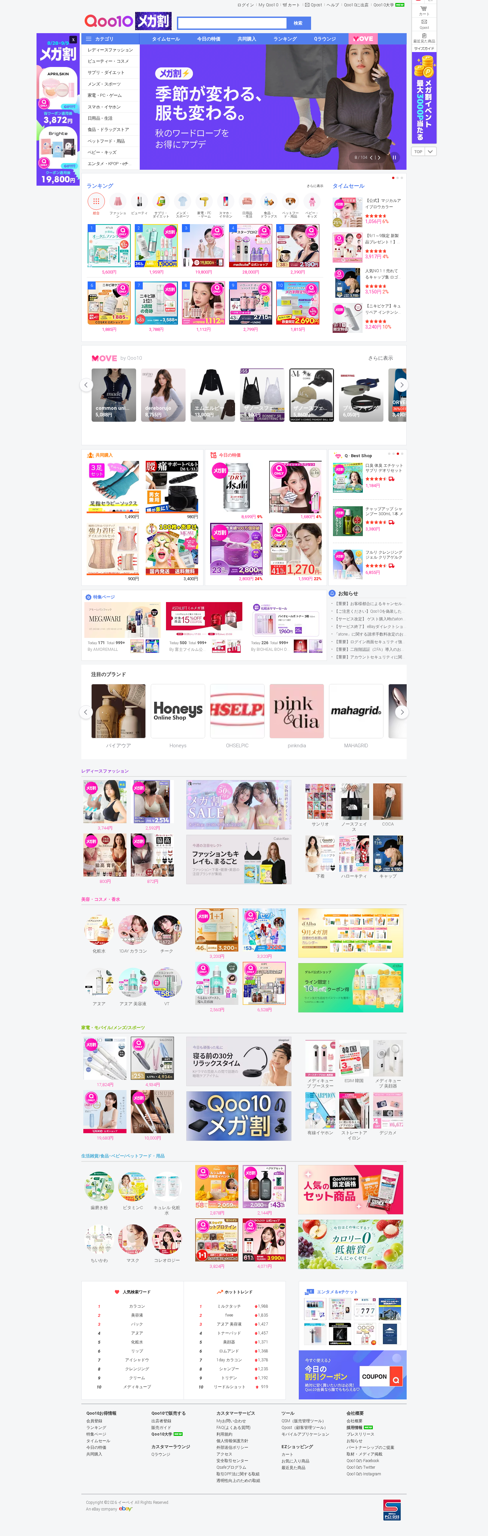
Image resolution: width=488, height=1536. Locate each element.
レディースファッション (110, 49)
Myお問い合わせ (231, 1421)
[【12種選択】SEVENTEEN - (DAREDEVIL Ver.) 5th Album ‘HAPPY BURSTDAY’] (340, 1334)
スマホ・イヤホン (104, 106)
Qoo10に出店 (356, 5)
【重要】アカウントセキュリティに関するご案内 (370, 657)
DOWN (430, 151)
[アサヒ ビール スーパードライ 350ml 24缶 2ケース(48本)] (236, 487)
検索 (298, 23)
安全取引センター (232, 1460)
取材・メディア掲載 (364, 1454)
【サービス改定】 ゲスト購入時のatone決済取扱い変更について (370, 619)
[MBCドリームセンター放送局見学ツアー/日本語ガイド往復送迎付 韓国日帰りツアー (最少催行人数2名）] (390, 1309)
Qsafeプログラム (231, 1467)
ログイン (245, 5)
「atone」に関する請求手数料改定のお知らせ (370, 634)
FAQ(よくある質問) (233, 1427)
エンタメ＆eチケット (337, 1291)
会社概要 (355, 1421)
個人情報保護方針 (232, 1441)
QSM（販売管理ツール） (304, 1421)
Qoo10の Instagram (364, 1474)
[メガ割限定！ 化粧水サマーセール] (286, 620)
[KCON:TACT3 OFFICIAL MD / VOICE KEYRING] (315, 1309)
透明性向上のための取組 (238, 1480)
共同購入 (104, 455)
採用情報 (355, 1427)
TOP (418, 152)
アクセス (224, 1454)
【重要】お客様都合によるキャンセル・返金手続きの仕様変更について (370, 603)
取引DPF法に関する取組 (238, 1474)
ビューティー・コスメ (108, 61)
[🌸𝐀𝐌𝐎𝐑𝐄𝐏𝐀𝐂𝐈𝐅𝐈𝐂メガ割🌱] (122, 620)
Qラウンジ (160, 1454)
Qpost (316, 5)
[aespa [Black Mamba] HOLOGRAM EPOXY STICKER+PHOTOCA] (340, 1309)
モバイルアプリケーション (305, 1434)
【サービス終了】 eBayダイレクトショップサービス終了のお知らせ (370, 626)
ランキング (100, 186)
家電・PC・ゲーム (105, 95)
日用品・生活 (100, 118)
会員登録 (94, 1421)
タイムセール (349, 186)
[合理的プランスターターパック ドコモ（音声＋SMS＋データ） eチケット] (390, 1334)
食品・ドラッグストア (108, 129)
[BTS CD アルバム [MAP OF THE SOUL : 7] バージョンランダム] (365, 1309)
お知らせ (348, 593)
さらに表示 (315, 186)
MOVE (104, 358)
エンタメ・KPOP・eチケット (113, 163)
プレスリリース (360, 1434)
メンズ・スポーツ (104, 84)
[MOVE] (363, 38)
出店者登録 (161, 1421)
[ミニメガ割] (204, 620)
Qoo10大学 (383, 5)
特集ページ (104, 596)
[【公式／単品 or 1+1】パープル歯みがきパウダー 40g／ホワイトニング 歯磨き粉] (236, 549)
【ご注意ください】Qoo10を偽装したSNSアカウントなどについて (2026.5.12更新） (370, 611)
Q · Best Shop (358, 455)
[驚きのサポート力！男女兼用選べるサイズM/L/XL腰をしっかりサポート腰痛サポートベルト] (172, 487)
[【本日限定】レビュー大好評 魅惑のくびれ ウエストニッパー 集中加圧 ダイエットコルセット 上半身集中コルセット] (113, 549)
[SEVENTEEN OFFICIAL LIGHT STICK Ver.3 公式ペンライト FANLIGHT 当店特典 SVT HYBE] (315, 1334)
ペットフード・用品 (106, 141)
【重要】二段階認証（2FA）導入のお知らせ (370, 649)
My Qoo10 (268, 5)
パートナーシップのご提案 (370, 1447)
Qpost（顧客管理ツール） (305, 1427)
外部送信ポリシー (232, 1447)
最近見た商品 (293, 1467)
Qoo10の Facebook (363, 1460)
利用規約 (224, 1434)
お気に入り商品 (295, 1461)
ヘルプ (333, 5)
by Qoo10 (131, 358)
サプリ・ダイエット (106, 72)
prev (86, 385)
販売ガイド (161, 1427)
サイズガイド (424, 48)
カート (294, 5)
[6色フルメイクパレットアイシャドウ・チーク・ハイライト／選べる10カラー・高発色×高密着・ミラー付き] (295, 487)
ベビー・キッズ (102, 152)
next (402, 385)
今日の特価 (230, 455)
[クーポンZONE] (353, 1374)
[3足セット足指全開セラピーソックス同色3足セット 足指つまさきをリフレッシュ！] (113, 487)
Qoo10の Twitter (361, 1467)
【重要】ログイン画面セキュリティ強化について (370, 642)
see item (325, 788)
